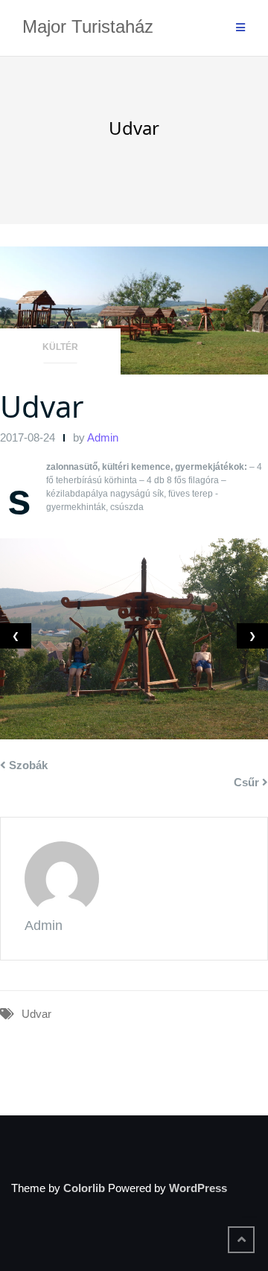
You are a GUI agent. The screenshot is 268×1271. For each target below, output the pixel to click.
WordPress (198, 1188)
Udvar (42, 406)
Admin (102, 437)
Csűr (246, 782)
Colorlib (84, 1188)
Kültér (60, 347)
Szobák (28, 765)
